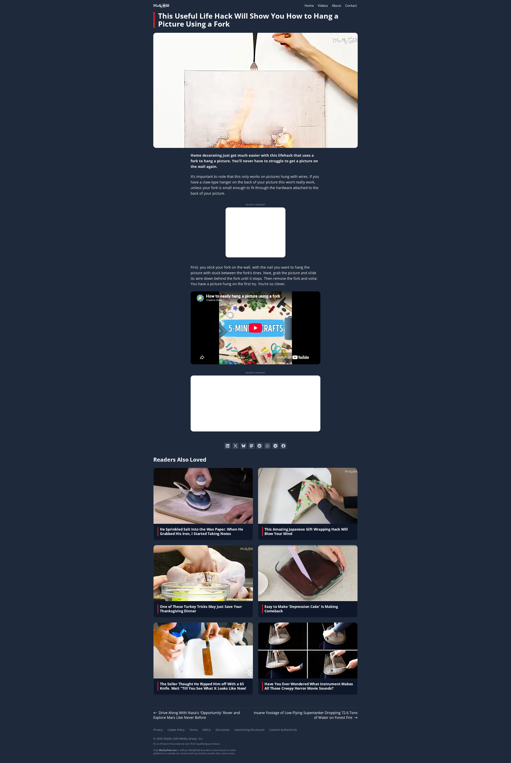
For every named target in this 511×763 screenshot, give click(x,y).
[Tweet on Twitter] (235, 446)
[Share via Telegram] (275, 446)
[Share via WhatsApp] (267, 446)
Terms (193, 730)
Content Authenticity (283, 730)
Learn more (228, 753)
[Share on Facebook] (283, 446)
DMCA (207, 730)
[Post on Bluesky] (243, 446)
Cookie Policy (176, 730)
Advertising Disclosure (249, 730)
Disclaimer (223, 730)
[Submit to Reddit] (259, 446)
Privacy (158, 730)
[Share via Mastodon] (251, 446)
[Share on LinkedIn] (227, 446)
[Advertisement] (255, 232)
